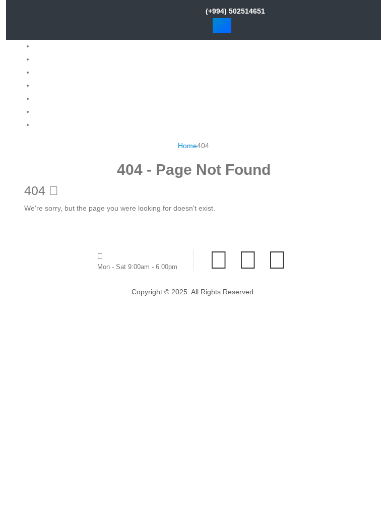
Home (43, 46)
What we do (53, 72)
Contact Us (52, 124)
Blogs (43, 111)
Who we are (53, 59)
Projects (47, 85)
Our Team (50, 98)
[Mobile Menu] (222, 25)
